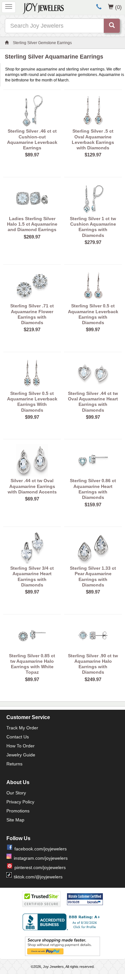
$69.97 (32, 498)
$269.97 (32, 236)
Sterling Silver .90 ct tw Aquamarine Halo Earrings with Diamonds (93, 664)
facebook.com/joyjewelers (40, 848)
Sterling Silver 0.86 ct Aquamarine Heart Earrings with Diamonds (93, 489)
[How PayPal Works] (62, 946)
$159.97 (93, 504)
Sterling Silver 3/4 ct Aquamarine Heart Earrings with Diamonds (32, 576)
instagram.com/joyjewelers (41, 858)
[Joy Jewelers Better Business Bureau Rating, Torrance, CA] (62, 921)
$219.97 (32, 329)
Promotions (17, 810)
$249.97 (93, 679)
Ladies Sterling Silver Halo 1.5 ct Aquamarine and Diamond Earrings (32, 224)
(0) (118, 7)
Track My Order (22, 727)
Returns (14, 763)
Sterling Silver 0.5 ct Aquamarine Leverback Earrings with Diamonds (93, 314)
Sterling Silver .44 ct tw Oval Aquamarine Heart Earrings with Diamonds (93, 402)
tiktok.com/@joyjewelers (38, 876)
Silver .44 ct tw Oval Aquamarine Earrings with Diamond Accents (32, 486)
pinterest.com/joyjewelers (40, 867)
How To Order (20, 745)
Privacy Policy (20, 801)
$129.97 (93, 154)
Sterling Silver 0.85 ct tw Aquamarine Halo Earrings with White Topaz (32, 664)
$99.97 (93, 329)
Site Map (15, 819)
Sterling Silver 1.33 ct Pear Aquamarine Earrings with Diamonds (93, 576)
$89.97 (32, 154)
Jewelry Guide (20, 754)
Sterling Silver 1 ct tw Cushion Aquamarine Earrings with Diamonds (93, 227)
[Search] (112, 25)
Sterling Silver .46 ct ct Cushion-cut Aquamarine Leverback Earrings (32, 139)
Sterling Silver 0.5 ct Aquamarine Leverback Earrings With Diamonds (32, 402)
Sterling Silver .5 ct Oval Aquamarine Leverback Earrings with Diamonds (93, 139)
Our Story (16, 792)
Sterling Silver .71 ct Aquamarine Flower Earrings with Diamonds (32, 314)
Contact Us (17, 736)
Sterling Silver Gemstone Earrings (42, 43)
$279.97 (93, 242)
